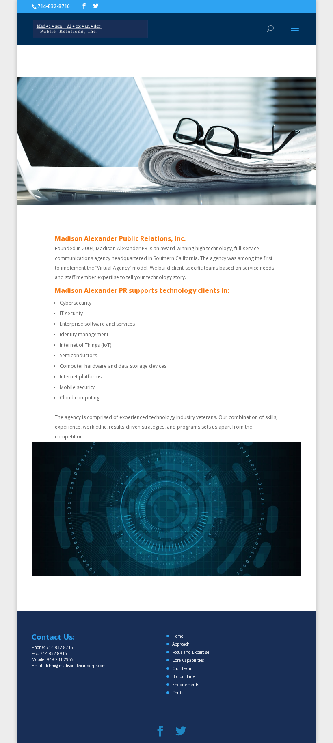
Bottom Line (183, 676)
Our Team (181, 668)
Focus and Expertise (190, 652)
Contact (179, 693)
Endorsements (185, 684)
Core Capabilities (188, 660)
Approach (181, 644)
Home (177, 636)
